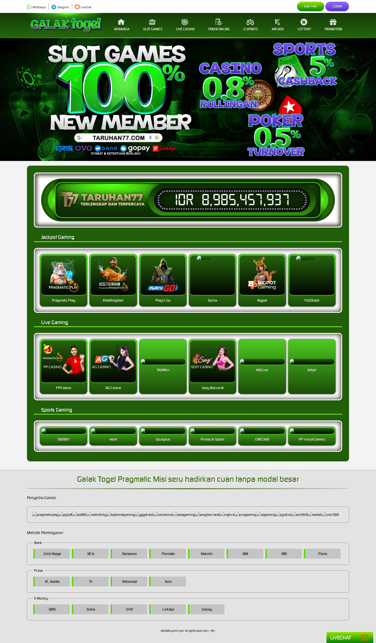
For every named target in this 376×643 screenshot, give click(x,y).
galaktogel (177, 631)
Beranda (121, 29)
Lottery (304, 29)
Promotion (333, 29)
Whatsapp (39, 7)
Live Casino (185, 29)
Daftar (310, 6)
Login (337, 6)
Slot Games (152, 29)
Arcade (278, 29)
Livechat (86, 7)
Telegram (63, 7)
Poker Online (219, 29)
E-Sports (251, 29)
